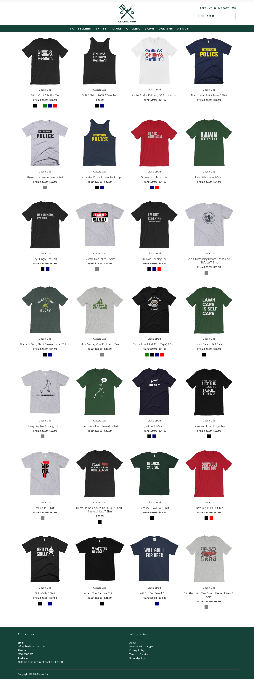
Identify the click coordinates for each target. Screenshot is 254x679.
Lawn (149, 28)
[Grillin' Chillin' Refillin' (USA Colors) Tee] (154, 61)
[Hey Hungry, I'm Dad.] (45, 225)
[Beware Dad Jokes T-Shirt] (100, 225)
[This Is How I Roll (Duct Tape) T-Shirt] (154, 310)
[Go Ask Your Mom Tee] (154, 143)
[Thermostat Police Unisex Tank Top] (100, 143)
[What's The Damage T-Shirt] (100, 559)
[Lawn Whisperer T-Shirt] (209, 143)
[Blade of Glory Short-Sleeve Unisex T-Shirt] (45, 310)
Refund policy (137, 658)
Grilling (133, 28)
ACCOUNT (206, 8)
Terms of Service (138, 654)
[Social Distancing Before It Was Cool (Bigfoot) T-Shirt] (209, 225)
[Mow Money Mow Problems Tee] (100, 310)
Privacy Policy (137, 650)
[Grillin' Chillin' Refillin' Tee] (45, 61)
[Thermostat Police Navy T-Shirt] (209, 61)
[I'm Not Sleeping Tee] (154, 225)
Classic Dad (43, 674)
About (183, 28)
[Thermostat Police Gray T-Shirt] (45, 143)
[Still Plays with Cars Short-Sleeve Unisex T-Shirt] (209, 559)
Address (23, 658)
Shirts (101, 28)
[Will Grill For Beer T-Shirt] (154, 559)
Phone (22, 650)
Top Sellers (80, 28)
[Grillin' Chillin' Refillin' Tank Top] (100, 61)
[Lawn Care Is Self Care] (209, 310)
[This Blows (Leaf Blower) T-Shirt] (100, 392)
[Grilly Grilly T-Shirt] (45, 559)
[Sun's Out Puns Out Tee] (209, 474)
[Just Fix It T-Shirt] (154, 392)
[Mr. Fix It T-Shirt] (45, 474)
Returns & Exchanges (141, 646)
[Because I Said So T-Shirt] (154, 474)
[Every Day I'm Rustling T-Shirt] (45, 392)
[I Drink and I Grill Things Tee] (209, 392)
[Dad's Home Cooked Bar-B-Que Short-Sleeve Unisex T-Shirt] (100, 474)
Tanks (116, 28)
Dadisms (165, 28)
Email (21, 642)
